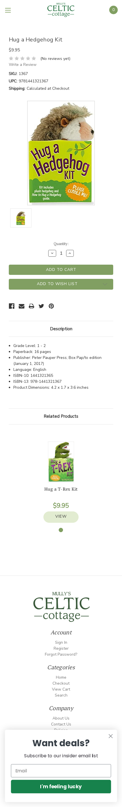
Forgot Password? (61, 654)
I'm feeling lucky (61, 786)
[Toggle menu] (8, 10)
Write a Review (23, 64)
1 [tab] (61, 530)
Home (61, 677)
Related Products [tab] (61, 416)
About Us (61, 718)
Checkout (61, 683)
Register (61, 648)
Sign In (61, 642)
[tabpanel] (61, 482)
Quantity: (61, 243)
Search (61, 695)
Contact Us (61, 724)
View (61, 516)
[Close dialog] (110, 736)
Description (61, 329)
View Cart (61, 689)
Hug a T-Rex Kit (61, 489)
